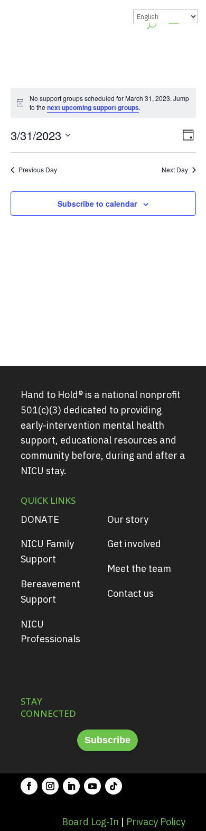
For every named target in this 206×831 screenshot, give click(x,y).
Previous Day (37, 169)
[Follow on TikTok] (113, 786)
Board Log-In (90, 822)
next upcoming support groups (93, 107)
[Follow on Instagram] (50, 786)
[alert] (103, 103)
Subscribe (107, 740)
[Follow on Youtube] (92, 786)
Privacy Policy (155, 822)
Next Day (175, 169)
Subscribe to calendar (97, 203)
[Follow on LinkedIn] (71, 786)
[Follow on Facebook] (29, 786)
